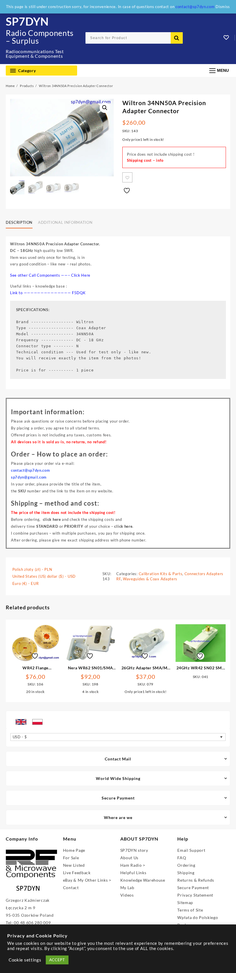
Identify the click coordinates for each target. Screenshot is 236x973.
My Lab (127, 887)
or (59, 526)
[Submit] (177, 38)
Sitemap (185, 902)
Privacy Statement (195, 895)
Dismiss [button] (223, 6)
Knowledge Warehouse (142, 880)
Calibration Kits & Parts (160, 573)
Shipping (186, 872)
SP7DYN (27, 21)
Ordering (186, 865)
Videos (127, 895)
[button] (105, 108)
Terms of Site (190, 910)
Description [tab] (19, 222)
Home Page (74, 850)
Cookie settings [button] (25, 959)
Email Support (191, 850)
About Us (129, 857)
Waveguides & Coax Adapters (150, 579)
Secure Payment (193, 887)
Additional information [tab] (65, 222)
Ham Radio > (133, 865)
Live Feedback (77, 872)
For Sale (71, 857)
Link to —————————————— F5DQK (48, 292)
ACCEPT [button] (57, 959)
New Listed (74, 865)
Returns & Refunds (195, 880)
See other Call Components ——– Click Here (50, 275)
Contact (71, 887)
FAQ (181, 857)
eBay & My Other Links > (87, 880)
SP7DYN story (134, 850)
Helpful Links (133, 872)
